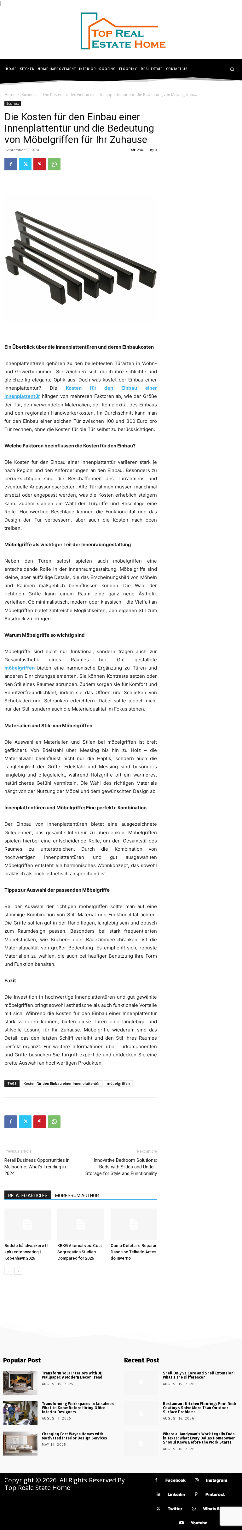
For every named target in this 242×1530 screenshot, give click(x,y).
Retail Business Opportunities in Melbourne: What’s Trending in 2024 (37, 1166)
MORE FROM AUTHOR (77, 1195)
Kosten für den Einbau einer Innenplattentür (62, 1083)
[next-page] (18, 1271)
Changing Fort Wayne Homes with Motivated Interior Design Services (74, 1436)
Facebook (175, 1480)
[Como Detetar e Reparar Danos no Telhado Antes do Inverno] (134, 1224)
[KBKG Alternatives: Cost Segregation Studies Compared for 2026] (80, 1224)
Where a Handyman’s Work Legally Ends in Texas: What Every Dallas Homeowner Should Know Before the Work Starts (199, 1438)
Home (9, 94)
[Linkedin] (158, 1494)
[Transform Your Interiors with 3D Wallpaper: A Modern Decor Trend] (20, 1383)
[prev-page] (8, 1271)
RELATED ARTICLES (28, 1195)
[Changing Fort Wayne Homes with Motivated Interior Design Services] (20, 1444)
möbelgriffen (118, 1083)
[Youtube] (181, 1522)
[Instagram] (196, 1480)
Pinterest (215, 1494)
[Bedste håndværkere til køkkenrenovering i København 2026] (27, 1224)
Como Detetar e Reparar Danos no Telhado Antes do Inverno (134, 1252)
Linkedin (176, 1494)
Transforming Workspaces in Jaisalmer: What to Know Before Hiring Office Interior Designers (78, 1408)
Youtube (199, 1522)
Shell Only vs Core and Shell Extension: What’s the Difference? (198, 1375)
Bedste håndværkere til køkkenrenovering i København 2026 (26, 1252)
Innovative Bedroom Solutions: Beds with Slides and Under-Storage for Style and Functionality (121, 1166)
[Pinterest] (39, 164)
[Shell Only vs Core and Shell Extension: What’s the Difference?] (141, 1383)
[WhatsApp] (54, 164)
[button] (232, 69)
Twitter (175, 1508)
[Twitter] (25, 164)
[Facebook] (10, 164)
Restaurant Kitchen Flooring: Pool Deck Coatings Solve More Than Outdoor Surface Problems (199, 1408)
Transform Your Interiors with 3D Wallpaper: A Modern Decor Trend (72, 1375)
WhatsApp (214, 1508)
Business (29, 94)
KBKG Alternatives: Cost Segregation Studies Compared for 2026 (79, 1252)
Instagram (216, 1480)
